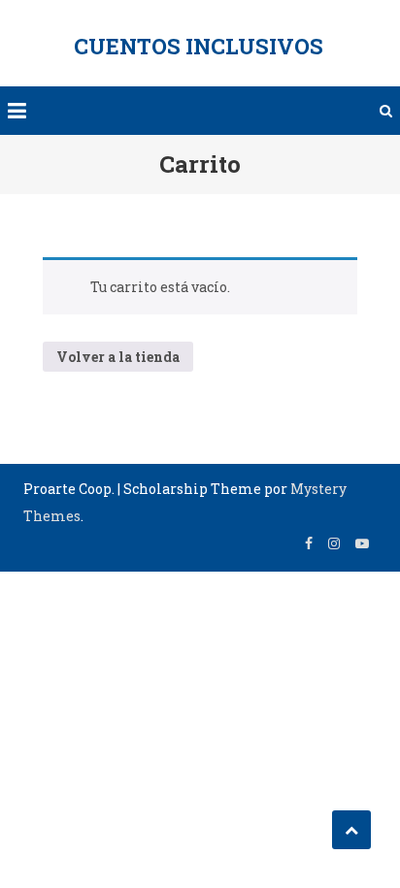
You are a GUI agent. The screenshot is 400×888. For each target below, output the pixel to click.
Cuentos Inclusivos (198, 46)
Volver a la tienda (118, 356)
